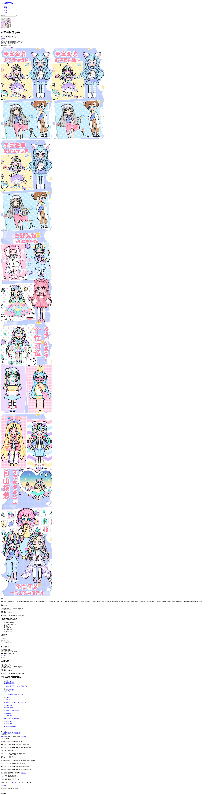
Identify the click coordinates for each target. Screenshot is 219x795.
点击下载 (3, 655)
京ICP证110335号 (12, 782)
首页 (5, 7)
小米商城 (11, 733)
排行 (5, 10)
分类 (5, 12)
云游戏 (6, 8)
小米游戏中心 (7, 3)
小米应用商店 (5, 733)
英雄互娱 (17, 733)
